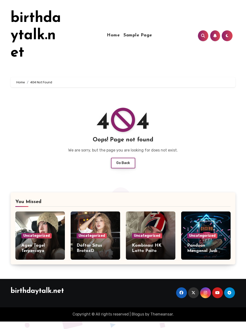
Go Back (123, 163)
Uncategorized (36, 236)
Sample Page (137, 35)
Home (113, 35)
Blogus (138, 314)
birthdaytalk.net (36, 35)
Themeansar (161, 314)
